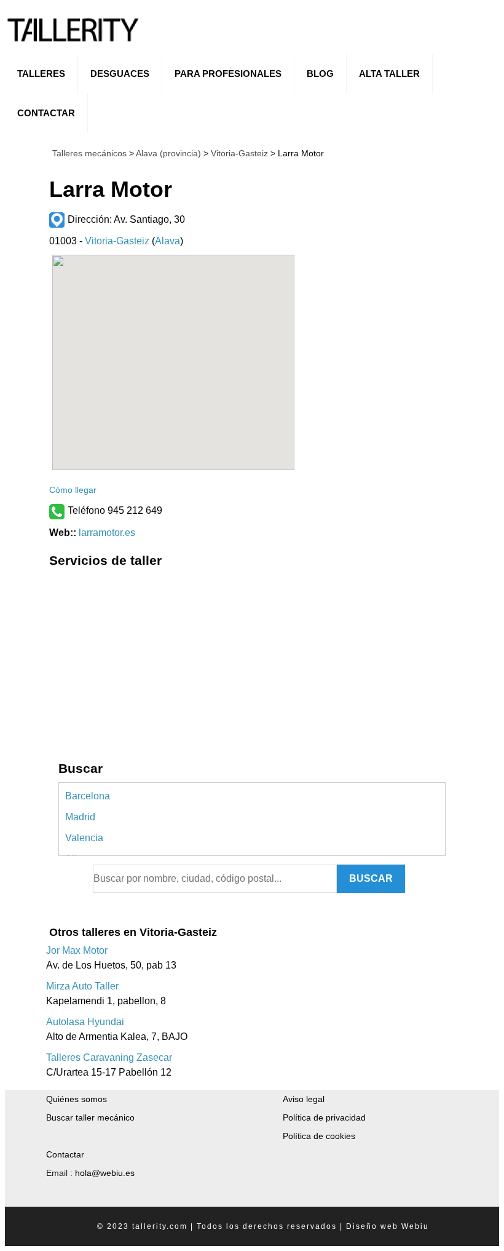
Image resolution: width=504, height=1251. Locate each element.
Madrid (80, 817)
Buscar (371, 878)
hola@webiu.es (105, 1173)
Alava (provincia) (168, 153)
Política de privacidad (324, 1117)
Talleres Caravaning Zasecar (109, 1057)
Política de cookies (319, 1136)
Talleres (41, 73)
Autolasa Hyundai (85, 1022)
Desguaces (119, 73)
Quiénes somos (76, 1099)
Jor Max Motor (77, 950)
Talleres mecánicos (89, 153)
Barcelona (87, 796)
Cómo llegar (72, 490)
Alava (167, 241)
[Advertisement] (173, 660)
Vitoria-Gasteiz (238, 153)
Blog (320, 73)
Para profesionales (228, 73)
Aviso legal (304, 1099)
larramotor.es (107, 532)
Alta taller (389, 73)
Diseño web (372, 1226)
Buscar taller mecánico (90, 1117)
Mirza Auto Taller (82, 986)
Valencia (84, 838)
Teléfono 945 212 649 (115, 510)
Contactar (46, 113)
